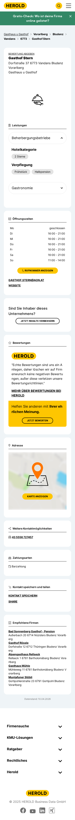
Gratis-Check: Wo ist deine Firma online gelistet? (37, 18)
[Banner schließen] (70, 16)
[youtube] (33, 810)
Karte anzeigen (37, 496)
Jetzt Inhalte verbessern (38, 321)
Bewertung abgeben (21, 53)
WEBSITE (14, 285)
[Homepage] (15, 5)
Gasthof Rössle (18, 642)
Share (13, 601)
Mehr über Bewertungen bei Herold (36, 393)
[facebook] (23, 810)
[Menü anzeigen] (68, 6)
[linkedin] (42, 810)
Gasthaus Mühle (19, 665)
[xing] (52, 810)
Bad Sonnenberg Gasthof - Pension (31, 631)
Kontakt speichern (22, 595)
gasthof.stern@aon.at (26, 280)
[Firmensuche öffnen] (59, 5)
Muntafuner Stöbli (20, 677)
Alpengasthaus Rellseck (24, 654)
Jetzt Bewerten (37, 420)
